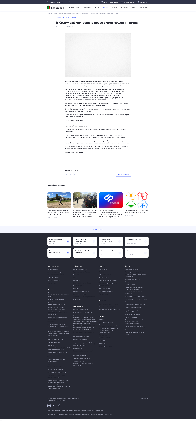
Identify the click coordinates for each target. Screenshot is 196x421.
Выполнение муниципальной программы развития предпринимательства (134, 321)
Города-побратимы (79, 285)
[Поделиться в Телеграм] (74, 175)
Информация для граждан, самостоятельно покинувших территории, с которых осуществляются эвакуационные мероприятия (57, 310)
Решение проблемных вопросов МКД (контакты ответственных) (58, 348)
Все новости (97, 229)
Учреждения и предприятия (81, 358)
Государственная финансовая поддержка (134, 292)
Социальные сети (74, 2)
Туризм (97, 7)
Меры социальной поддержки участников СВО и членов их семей (58, 325)
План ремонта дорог (53, 342)
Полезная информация (132, 302)
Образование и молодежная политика (59, 329)
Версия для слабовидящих (110, 2)
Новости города (104, 277)
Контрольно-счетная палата (56, 274)
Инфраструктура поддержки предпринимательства (134, 288)
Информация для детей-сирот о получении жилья (57, 318)
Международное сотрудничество (109, 309)
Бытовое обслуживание (132, 314)
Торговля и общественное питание (135, 296)
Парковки (102, 340)
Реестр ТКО (51, 345)
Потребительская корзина (133, 307)
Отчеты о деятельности (80, 339)
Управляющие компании (54, 357)
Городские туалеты (105, 337)
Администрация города (54, 272)
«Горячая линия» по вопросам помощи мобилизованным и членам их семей (58, 294)
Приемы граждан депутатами (108, 283)
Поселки (76, 288)
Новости (105, 7)
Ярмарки (127, 282)
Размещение (103, 335)
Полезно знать (103, 294)
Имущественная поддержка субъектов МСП (133, 310)
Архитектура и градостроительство (84, 296)
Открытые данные (78, 361)
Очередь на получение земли (56, 375)
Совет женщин (51, 283)
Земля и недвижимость (54, 366)
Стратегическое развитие (81, 291)
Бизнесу (134, 7)
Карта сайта (145, 398)
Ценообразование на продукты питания (134, 333)
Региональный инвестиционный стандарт (83, 352)
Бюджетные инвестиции (80, 309)
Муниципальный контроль (81, 336)
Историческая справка (80, 269)
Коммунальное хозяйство (55, 369)
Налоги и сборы (130, 284)
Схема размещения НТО (132, 279)
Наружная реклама (131, 317)
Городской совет (52, 269)
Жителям (114, 7)
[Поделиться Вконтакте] (66, 175)
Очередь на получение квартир (56, 372)
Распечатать (125, 174)
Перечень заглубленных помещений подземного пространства (58, 338)
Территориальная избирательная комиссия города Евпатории (57, 381)
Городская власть (74, 7)
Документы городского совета (108, 304)
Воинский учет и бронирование (83, 312)
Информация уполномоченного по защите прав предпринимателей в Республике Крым (135, 328)
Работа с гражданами (80, 355)
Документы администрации (107, 307)
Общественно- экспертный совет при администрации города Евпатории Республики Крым (58, 333)
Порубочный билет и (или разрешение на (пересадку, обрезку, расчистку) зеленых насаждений (85, 343)
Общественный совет (53, 280)
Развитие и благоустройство (82, 283)
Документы (124, 7)
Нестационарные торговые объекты (136, 299)
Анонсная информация (132, 269)
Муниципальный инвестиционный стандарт (83, 333)
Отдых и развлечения (105, 346)
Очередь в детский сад (54, 377)
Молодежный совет (53, 277)
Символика (76, 280)
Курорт (101, 319)
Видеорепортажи (104, 288)
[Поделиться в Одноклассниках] (70, 175)
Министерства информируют (67, 17)
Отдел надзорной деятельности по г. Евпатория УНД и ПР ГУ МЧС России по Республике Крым (58, 386)
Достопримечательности (106, 322)
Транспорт (102, 343)
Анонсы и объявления (106, 291)
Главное (101, 272)
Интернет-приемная (129, 2)
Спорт (49, 364)
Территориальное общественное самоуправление (57, 353)
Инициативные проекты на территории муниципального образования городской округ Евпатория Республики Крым (56, 301)
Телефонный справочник (56, 2)
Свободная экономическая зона (135, 304)
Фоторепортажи (104, 285)
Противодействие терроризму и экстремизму (83, 364)
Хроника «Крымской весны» (82, 272)
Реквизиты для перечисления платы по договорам (136, 275)
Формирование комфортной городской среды (56, 360)
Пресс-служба (77, 348)
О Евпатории (87, 7)
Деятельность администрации (82, 315)
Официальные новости (106, 274)
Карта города (77, 299)
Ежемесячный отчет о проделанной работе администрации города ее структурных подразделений (84, 327)
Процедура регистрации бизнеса (135, 272)
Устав (75, 277)
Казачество (50, 321)
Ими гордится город (79, 294)
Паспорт (76, 274)
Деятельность (144, 7)
